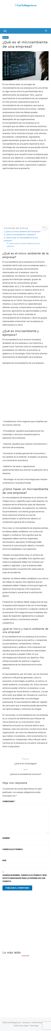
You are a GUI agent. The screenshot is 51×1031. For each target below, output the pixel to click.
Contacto (26, 1023)
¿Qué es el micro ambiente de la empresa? (22, 231)
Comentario (8, 801)
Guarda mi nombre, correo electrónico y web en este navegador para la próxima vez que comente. (24, 878)
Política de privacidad (40, 1023)
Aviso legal (34, 1026)
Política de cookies (21, 1026)
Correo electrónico (12, 849)
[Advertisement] (22, 18)
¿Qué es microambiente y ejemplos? (21, 234)
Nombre (6, 838)
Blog (5, 37)
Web (4, 860)
